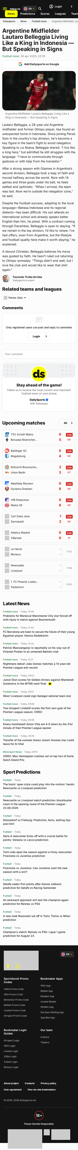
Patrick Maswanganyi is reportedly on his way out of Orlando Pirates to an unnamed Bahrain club (36, 649)
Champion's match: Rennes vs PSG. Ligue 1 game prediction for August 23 (34, 933)
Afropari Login (11, 1040)
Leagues (60, 13)
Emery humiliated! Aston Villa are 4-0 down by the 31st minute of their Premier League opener (38, 725)
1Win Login (9, 1045)
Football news (39, 21)
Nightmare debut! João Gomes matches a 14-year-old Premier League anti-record (36, 665)
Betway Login (11, 1067)
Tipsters (45, 1042)
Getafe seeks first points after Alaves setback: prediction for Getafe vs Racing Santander (32, 885)
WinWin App (47, 1007)
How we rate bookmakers (42, 1089)
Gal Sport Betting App (52, 1012)
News (11, 13)
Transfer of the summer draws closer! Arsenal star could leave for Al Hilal (38, 741)
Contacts (30, 1083)
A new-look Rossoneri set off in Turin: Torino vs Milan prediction (36, 917)
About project (11, 1083)
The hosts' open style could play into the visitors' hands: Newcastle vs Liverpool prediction (39, 786)
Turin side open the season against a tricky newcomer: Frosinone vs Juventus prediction (37, 853)
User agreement (13, 1089)
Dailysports (9, 21)
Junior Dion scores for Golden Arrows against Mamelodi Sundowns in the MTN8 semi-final (38, 681)
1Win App (46, 985)
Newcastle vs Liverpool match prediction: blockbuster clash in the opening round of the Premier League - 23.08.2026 (37, 804)
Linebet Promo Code (15, 1010)
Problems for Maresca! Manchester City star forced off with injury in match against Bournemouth (37, 617)
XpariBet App (48, 1017)
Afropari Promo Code (15, 1015)
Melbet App (47, 991)
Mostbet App (47, 996)
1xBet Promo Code (14, 989)
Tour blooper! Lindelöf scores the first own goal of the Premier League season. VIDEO (37, 709)
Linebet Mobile (48, 1001)
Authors (45, 1037)
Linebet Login (11, 1051)
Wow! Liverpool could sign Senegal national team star (37, 696)
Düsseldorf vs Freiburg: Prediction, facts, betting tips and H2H (37, 821)
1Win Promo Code (13, 994)
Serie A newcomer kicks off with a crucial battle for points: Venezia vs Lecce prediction (35, 837)
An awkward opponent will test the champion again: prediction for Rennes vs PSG (36, 901)
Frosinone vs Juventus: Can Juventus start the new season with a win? (35, 869)
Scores (45, 13)
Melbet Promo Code (14, 1005)
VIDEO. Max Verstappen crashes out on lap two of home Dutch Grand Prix (38, 757)
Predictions (27, 13)
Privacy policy (48, 1083)
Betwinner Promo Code (16, 999)
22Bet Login (10, 1056)
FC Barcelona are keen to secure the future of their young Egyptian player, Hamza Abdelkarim (39, 633)
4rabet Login (10, 1061)
